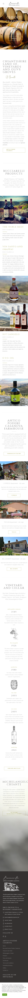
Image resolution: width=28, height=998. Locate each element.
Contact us (5, 970)
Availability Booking (7, 965)
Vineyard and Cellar (7, 951)
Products (14, 212)
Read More (21, 988)
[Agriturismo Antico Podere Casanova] (14, 509)
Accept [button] (4, 994)
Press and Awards (7, 958)
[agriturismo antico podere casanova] (14, 546)
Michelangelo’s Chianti (8, 953)
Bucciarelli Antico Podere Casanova (11, 948)
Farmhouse (5, 961)
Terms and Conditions (8, 963)
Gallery (4, 968)
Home (4, 946)
